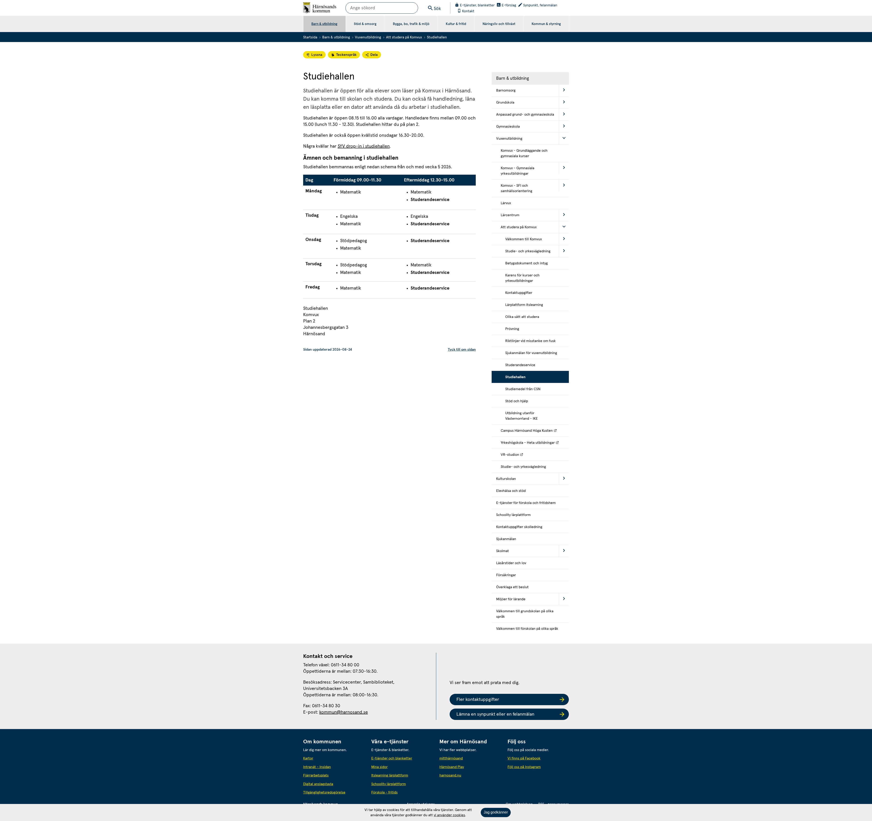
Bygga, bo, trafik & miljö (411, 24)
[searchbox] (381, 8)
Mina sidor (379, 767)
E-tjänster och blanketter (391, 758)
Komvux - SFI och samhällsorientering (516, 188)
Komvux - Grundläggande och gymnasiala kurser (524, 153)
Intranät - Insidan (317, 767)
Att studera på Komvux (404, 37)
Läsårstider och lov (511, 563)
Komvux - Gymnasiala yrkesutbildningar (517, 170)
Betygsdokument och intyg (526, 263)
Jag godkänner (496, 812)
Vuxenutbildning (368, 37)
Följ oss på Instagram (524, 767)
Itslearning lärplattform (389, 775)
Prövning (512, 329)
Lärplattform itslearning (524, 305)
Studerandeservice (520, 365)
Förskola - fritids (384, 792)
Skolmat (502, 551)
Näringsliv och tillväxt (499, 24)
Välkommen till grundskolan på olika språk (524, 613)
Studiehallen (515, 377)
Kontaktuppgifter (518, 293)
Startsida (310, 37)
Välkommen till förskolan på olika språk (527, 628)
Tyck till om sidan (462, 349)
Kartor (308, 758)
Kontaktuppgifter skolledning (519, 527)
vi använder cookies (449, 815)
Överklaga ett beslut (512, 587)
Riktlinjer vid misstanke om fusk (530, 341)
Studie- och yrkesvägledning (527, 251)
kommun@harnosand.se (343, 712)
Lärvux (506, 203)
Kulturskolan (506, 479)
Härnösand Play (451, 767)
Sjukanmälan (506, 539)
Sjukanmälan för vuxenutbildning (531, 353)
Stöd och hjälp (516, 401)
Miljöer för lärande (510, 599)
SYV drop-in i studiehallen (364, 146)
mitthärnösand (470, 758)
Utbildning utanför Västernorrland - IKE (521, 415)
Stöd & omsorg (365, 24)
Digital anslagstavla (318, 784)
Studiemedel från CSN (522, 389)
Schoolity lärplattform (513, 515)
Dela (374, 55)
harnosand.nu (470, 775)
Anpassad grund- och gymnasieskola (525, 114)
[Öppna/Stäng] (564, 90)
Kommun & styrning (546, 24)
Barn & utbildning (324, 24)
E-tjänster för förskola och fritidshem (526, 503)
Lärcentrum (510, 215)
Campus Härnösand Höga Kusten (535, 430)
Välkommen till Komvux (523, 239)
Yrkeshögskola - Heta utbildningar (535, 442)
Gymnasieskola (508, 126)
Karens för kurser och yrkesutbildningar (522, 278)
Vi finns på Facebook (524, 758)
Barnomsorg (505, 90)
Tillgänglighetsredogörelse (324, 792)
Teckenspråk (346, 55)
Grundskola (505, 102)
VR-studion (532, 454)
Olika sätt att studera (522, 317)
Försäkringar (506, 575)
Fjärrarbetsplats (316, 775)
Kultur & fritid (456, 24)
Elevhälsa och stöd (511, 491)
